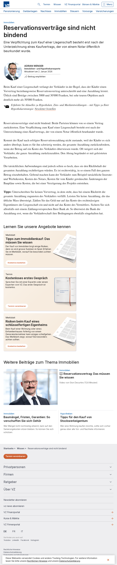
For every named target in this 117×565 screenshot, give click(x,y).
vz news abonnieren (14, 506)
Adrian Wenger (33, 65)
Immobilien (61, 11)
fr (13, 531)
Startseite (9, 448)
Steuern (74, 11)
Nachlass (46, 11)
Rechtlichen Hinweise (37, 561)
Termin (46, 4)
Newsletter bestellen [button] (45, 109)
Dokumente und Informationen (16, 555)
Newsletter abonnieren (15, 499)
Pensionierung (12, 11)
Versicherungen (105, 11)
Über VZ (9, 489)
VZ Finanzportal (72, 4)
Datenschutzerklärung (13, 552)
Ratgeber (10, 482)
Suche (39, 4)
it (22, 531)
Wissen (57, 4)
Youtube (7, 540)
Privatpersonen (14, 467)
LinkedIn (15, 540)
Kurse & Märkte (16, 519)
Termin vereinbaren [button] (18, 306)
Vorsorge (87, 11)
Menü (109, 4)
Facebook (25, 540)
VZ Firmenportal (16, 525)
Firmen (9, 474)
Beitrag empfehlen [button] (37, 76)
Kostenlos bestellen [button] (18, 263)
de (5, 531)
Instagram (35, 540)
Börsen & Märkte (91, 4)
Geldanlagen (30, 11)
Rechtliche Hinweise (12, 549)
